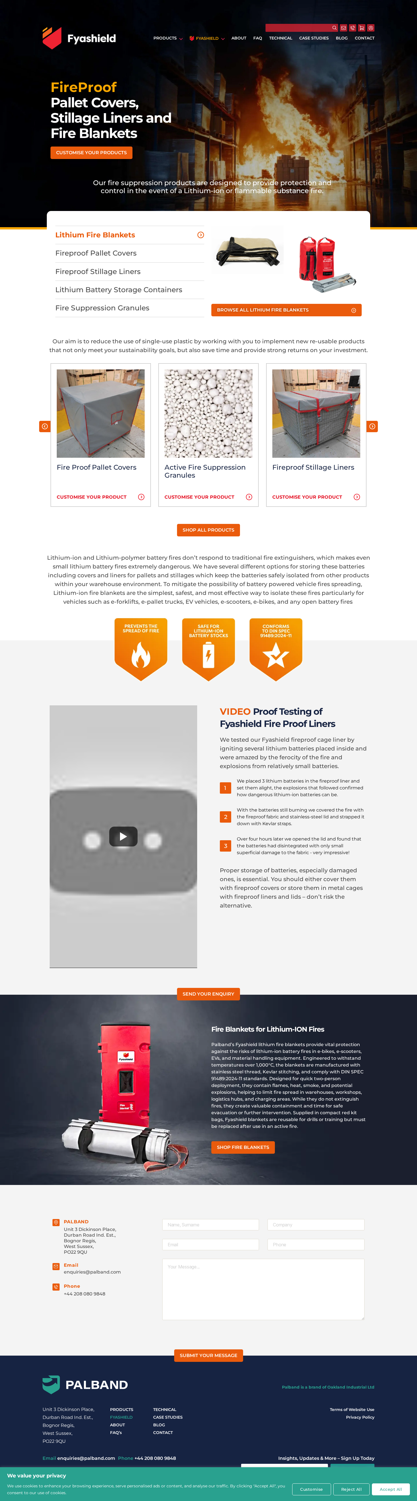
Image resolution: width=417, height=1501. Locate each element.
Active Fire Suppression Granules (205, 471)
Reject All (351, 1489)
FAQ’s (116, 1432)
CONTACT (364, 38)
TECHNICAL (280, 38)
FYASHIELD (121, 1417)
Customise (311, 1489)
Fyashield (207, 38)
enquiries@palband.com (92, 1272)
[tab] (129, 235)
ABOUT (238, 38)
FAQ (257, 38)
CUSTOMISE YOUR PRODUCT (92, 497)
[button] (91, 153)
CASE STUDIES (314, 38)
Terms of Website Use (352, 1409)
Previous (44, 426)
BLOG (342, 38)
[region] (208, 1484)
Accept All (391, 1489)
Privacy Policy (360, 1417)
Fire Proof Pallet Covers (96, 467)
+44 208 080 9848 (84, 1294)
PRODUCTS (165, 38)
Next (372, 426)
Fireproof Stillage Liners (313, 467)
